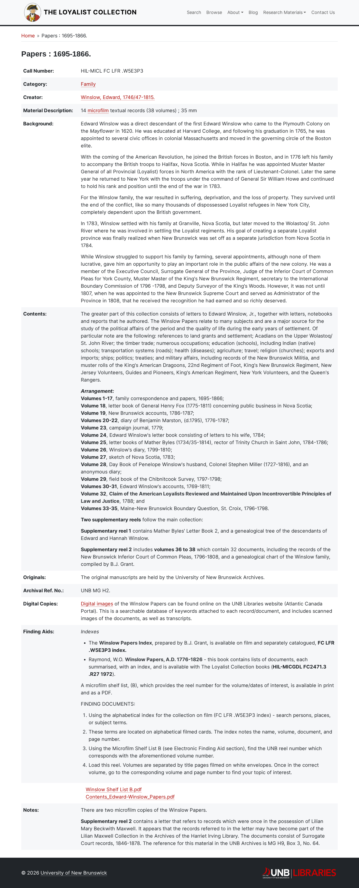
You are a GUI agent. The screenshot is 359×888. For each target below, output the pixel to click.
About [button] (233, 12)
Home (28, 36)
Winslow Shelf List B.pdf (114, 789)
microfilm (98, 110)
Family (88, 84)
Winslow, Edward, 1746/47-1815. (118, 97)
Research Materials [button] (283, 12)
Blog (253, 12)
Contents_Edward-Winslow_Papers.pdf (130, 797)
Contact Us (323, 12)
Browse (214, 12)
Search (194, 12)
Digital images (97, 604)
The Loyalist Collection (91, 12)
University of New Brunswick (74, 873)
